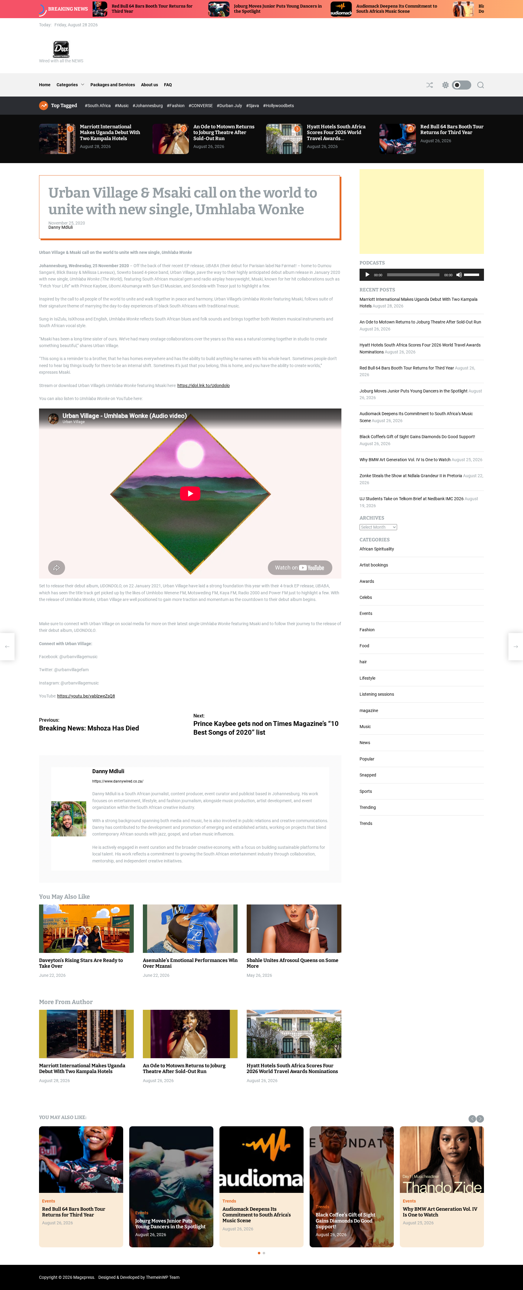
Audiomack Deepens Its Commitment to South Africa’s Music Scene (332, 9)
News (365, 742)
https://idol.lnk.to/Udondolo (203, 385)
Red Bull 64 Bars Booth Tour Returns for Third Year (452, 129)
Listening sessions (377, 694)
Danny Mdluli (60, 227)
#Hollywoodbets (278, 105)
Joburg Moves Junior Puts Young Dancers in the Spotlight (414, 391)
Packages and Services (112, 84)
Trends (366, 823)
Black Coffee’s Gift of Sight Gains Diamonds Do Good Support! (417, 436)
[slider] (472, 274)
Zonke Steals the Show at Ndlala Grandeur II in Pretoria (411, 475)
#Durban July (230, 105)
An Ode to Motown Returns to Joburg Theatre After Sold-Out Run (224, 132)
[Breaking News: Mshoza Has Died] (7, 646)
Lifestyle (367, 678)
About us (149, 84)
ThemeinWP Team (162, 1277)
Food (364, 645)
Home (45, 84)
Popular (367, 759)
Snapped (368, 775)
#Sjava (253, 105)
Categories (67, 84)
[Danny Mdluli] (68, 819)
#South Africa (98, 105)
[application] (422, 275)
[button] (472, 1119)
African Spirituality (377, 549)
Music (365, 726)
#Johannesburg (148, 105)
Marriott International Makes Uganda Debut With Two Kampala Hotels (110, 132)
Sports (366, 791)
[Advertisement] (422, 211)
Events (366, 613)
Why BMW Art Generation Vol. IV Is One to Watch (405, 459)
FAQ (168, 84)
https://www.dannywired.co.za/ (117, 782)
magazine (369, 710)
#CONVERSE (201, 105)
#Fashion (176, 105)
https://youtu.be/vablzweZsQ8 (86, 696)
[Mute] (459, 279)
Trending (368, 807)
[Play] (367, 279)
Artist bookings (374, 565)
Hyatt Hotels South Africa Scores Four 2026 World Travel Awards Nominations (336, 135)
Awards (367, 581)
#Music (122, 105)
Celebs (366, 597)
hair (363, 661)
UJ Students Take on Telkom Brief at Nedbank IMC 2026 (412, 498)
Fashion (367, 629)
